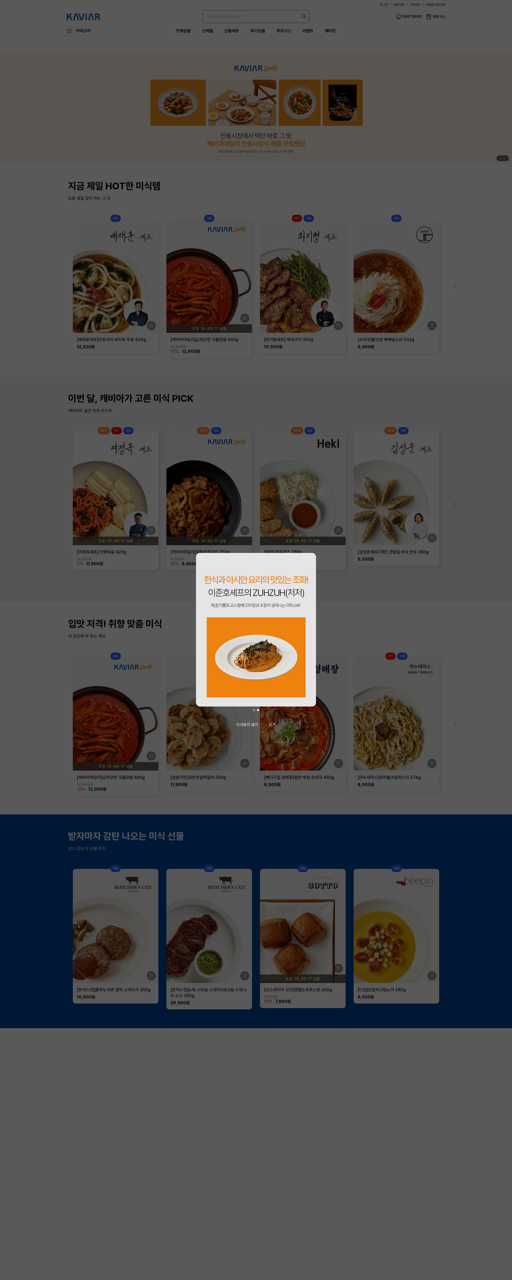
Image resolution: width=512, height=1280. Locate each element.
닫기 (272, 724)
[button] (254, 710)
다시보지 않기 (247, 724)
